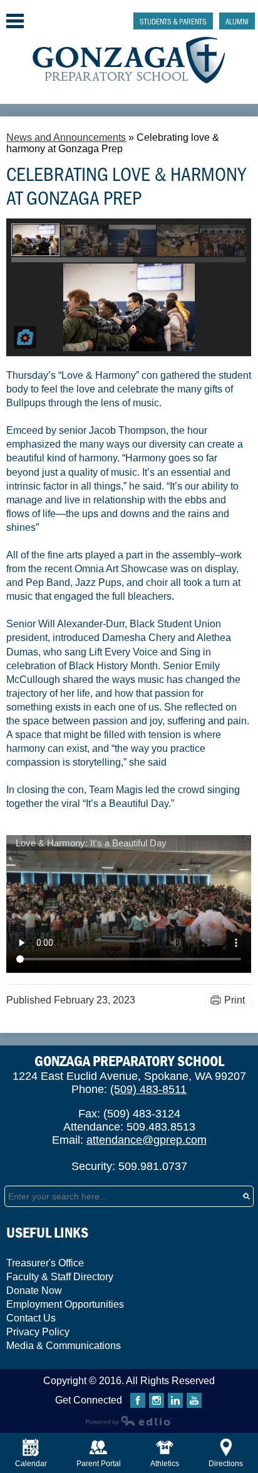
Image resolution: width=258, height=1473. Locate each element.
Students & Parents (173, 21)
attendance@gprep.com (146, 1140)
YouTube (194, 1400)
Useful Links (47, 1232)
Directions (226, 1463)
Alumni (237, 21)
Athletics (164, 1463)
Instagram (156, 1400)
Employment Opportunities (65, 1304)
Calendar (31, 1463)
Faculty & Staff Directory (59, 1276)
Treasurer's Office (45, 1263)
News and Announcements (66, 137)
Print (234, 1000)
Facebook (137, 1400)
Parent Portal (98, 1463)
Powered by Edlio (129, 1420)
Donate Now (34, 1290)
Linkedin (175, 1400)
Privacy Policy (38, 1332)
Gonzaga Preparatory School (129, 60)
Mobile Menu (15, 21)
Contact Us (31, 1318)
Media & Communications (63, 1345)
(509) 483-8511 (148, 1089)
